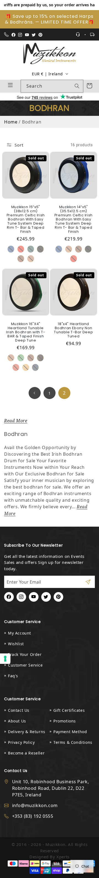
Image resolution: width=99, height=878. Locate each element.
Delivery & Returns (26, 731)
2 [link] (64, 393)
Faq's (13, 675)
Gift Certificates (69, 710)
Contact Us (18, 710)
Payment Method (70, 731)
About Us (17, 721)
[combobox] (52, 86)
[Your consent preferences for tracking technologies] (5, 658)
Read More (15, 420)
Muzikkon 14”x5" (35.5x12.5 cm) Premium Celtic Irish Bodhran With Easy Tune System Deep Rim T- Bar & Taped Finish (73, 219)
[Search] (77, 86)
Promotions (64, 721)
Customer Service (25, 665)
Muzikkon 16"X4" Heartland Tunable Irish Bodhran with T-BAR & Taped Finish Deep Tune (25, 332)
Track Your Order (25, 654)
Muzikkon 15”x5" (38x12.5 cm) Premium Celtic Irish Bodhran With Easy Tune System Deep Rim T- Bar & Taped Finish (25, 219)
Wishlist (16, 643)
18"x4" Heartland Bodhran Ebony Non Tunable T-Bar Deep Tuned (73, 330)
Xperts (63, 856)
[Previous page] (35, 393)
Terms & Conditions (72, 742)
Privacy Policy (21, 742)
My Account (19, 633)
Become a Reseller (26, 753)
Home (10, 122)
